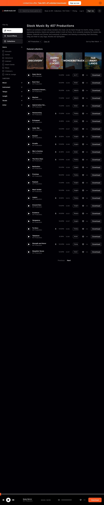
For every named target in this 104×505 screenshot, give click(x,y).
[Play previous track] (3, 500)
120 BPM (61, 252)
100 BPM (61, 167)
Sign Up (91, 11)
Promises (35, 174)
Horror (76, 252)
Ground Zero (36, 205)
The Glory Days (37, 159)
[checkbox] (12, 51)
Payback (35, 182)
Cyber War (36, 128)
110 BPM (61, 106)
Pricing (75, 11)
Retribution (36, 166)
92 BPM (61, 121)
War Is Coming (37, 151)
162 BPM (61, 221)
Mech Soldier (37, 189)
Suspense (77, 129)
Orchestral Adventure (39, 89)
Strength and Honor (39, 243)
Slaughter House (38, 251)
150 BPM (61, 82)
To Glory (35, 228)
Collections (57, 11)
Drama (76, 244)
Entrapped (36, 120)
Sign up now (74, 3)
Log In (82, 11)
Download (96, 75)
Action (76, 82)
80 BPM (61, 152)
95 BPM (61, 198)
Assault (35, 135)
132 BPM (61, 75)
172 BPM (61, 98)
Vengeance (36, 220)
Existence (35, 212)
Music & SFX (49, 11)
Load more (6, 78)
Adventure (77, 90)
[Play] (8, 500)
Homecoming (37, 112)
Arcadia (35, 143)
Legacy (34, 197)
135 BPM (61, 144)
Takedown (36, 235)
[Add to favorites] (80, 500)
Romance (77, 213)
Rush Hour (36, 82)
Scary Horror (27, 499)
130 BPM (61, 129)
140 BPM (61, 244)
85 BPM (61, 136)
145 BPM (61, 213)
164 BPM (61, 175)
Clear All (46, 41)
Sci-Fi (75, 75)
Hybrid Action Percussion (39, 105)
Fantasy (76, 113)
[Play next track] (13, 500)
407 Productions (27, 501)
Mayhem (35, 97)
